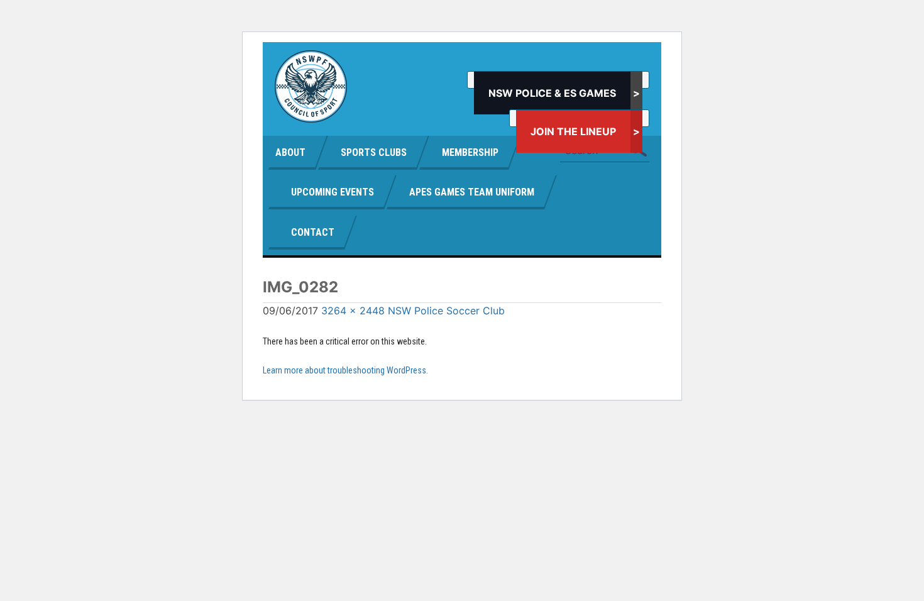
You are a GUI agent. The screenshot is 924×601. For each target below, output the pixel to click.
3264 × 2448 (353, 310)
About (290, 152)
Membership (470, 152)
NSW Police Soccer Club (446, 310)
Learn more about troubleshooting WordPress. (345, 370)
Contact (312, 232)
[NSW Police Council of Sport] (311, 86)
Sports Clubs (374, 152)
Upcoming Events (332, 192)
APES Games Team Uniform (471, 192)
